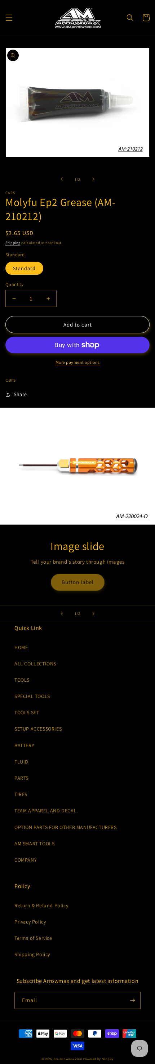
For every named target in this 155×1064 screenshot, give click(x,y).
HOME (21, 647)
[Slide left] (62, 179)
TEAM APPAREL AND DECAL (45, 810)
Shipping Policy (32, 954)
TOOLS (22, 680)
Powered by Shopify (98, 1059)
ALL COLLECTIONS (35, 663)
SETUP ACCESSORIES (38, 729)
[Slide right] (93, 179)
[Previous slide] (62, 614)
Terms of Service (33, 938)
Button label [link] (78, 582)
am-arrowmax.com (68, 1059)
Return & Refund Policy (41, 905)
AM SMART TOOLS (34, 843)
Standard (24, 268)
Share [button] (20, 394)
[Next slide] (93, 614)
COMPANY (25, 860)
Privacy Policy (30, 921)
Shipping (13, 242)
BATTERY (24, 745)
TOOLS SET (26, 712)
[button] (9, 18)
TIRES (20, 794)
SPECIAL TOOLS (32, 696)
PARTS (21, 778)
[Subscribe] (132, 1000)
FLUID (21, 761)
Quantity (14, 284)
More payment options (78, 362)
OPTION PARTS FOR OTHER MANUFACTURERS (65, 827)
